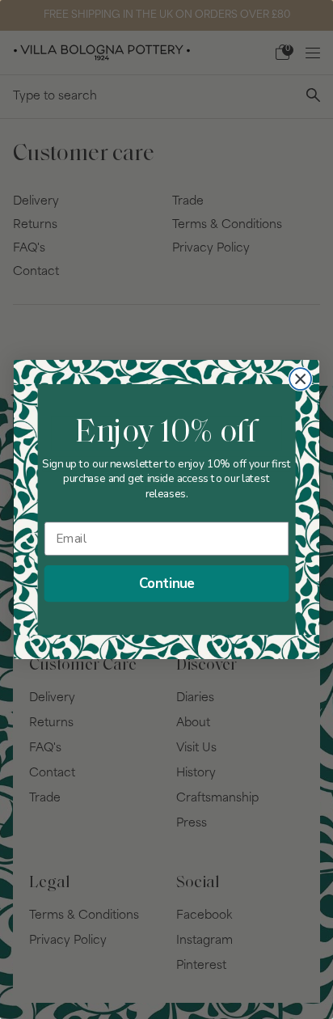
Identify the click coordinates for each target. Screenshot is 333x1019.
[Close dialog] (300, 379)
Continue (167, 583)
